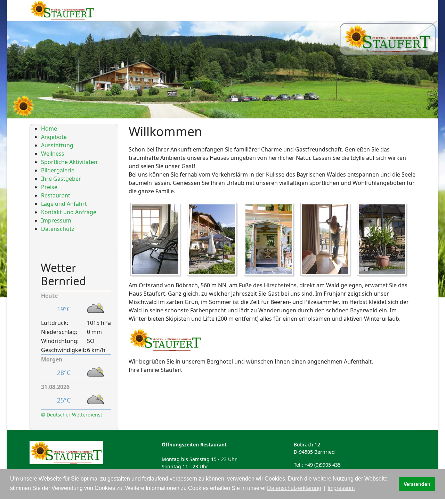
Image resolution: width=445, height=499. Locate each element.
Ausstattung (57, 145)
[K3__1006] (270, 240)
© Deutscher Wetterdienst (71, 414)
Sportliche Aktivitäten (69, 162)
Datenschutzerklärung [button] (294, 488)
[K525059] (383, 240)
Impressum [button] (341, 488)
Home (49, 128)
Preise (49, 187)
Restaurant (55, 195)
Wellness (52, 153)
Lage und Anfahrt (64, 204)
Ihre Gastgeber (61, 178)
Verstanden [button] (417, 484)
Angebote (54, 137)
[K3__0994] (213, 240)
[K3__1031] (327, 240)
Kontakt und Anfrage (68, 212)
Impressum (56, 220)
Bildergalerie (57, 170)
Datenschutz (57, 229)
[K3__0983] (157, 240)
